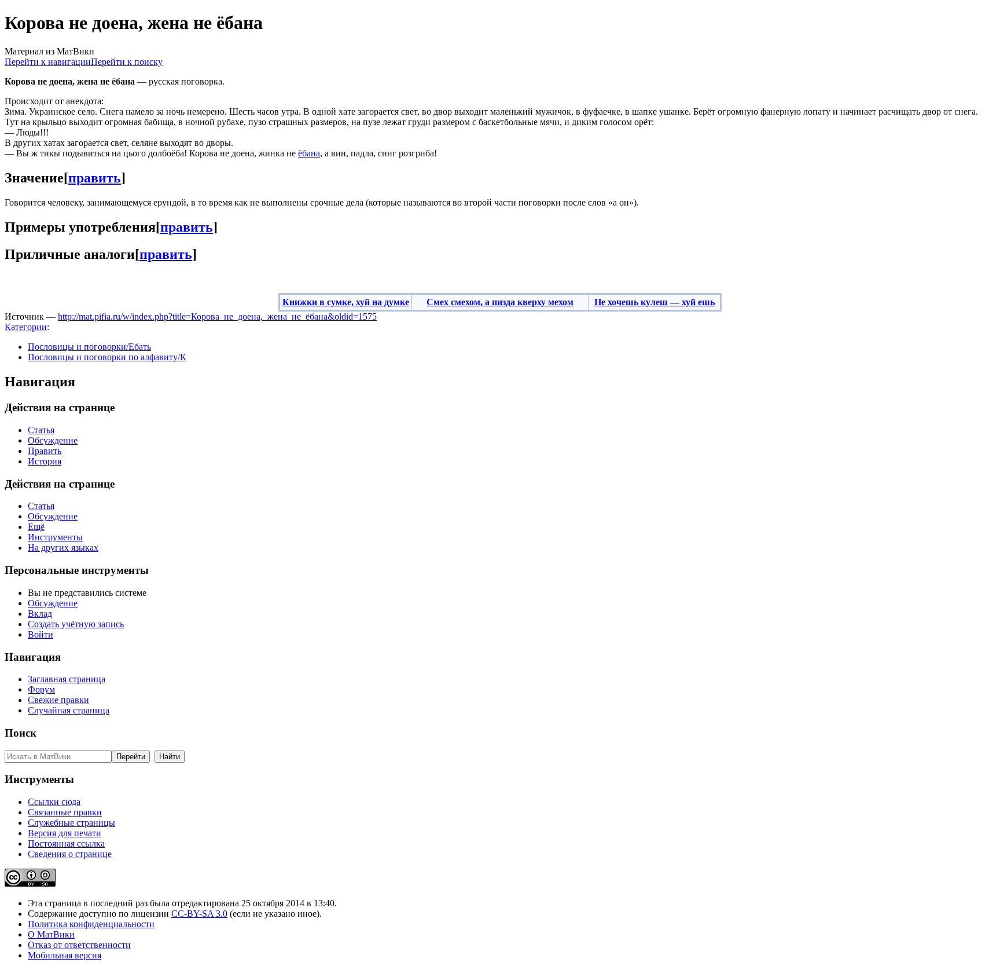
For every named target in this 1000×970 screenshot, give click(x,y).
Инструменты (55, 537)
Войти (40, 634)
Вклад (40, 613)
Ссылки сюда (54, 802)
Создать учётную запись (76, 624)
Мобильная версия (64, 955)
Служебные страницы (71, 823)
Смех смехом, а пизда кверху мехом (500, 302)
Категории (26, 327)
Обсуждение (53, 440)
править (94, 177)
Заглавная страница (66, 679)
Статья (41, 430)
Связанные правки (65, 812)
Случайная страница (68, 710)
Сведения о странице (70, 854)
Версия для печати (64, 833)
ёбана (309, 153)
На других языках (63, 547)
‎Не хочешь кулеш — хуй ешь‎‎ (654, 302)
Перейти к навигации (48, 62)
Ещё (36, 527)
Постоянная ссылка (66, 843)
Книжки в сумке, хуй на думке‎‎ (345, 302)
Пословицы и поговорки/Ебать (89, 347)
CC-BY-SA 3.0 (199, 913)
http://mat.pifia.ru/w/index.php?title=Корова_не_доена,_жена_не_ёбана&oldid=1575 (217, 316)
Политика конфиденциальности (91, 924)
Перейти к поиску (127, 62)
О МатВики (51, 934)
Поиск (20, 733)
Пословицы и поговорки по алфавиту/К (107, 357)
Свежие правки (58, 700)
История (44, 461)
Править (44, 451)
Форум (41, 689)
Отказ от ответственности (79, 945)
